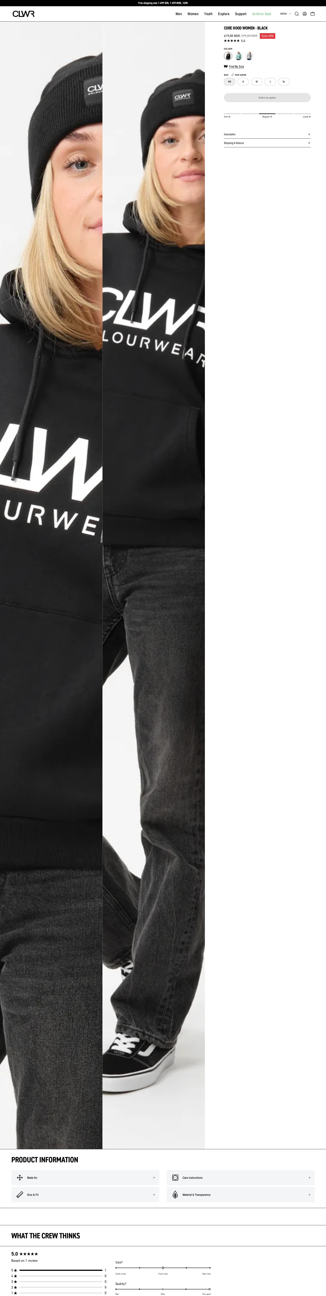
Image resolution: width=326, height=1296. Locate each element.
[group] (163, 3)
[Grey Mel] (249, 56)
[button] (297, 14)
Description (230, 134)
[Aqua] (239, 56)
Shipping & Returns (234, 143)
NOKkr (283, 13)
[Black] (228, 56)
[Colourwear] (23, 14)
